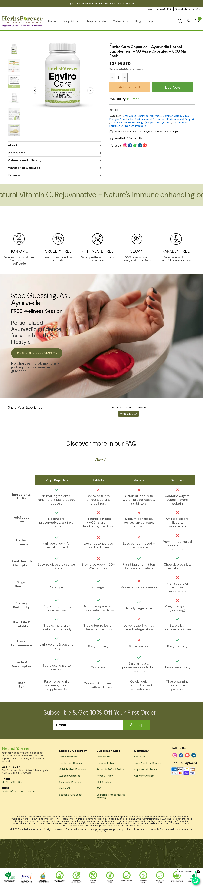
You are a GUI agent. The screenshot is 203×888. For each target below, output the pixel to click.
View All (102, 459)
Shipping (113, 69)
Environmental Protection (150, 119)
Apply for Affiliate (144, 775)
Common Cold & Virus (176, 115)
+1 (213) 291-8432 (12, 782)
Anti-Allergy (130, 115)
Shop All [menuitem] (68, 21)
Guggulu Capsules (69, 775)
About (151, 9)
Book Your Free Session (148, 763)
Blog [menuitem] (138, 21)
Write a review (128, 414)
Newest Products (135, 125)
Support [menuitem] (153, 21)
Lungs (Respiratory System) (154, 122)
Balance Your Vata (150, 115)
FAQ (169, 9)
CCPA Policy (104, 782)
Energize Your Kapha (121, 119)
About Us (139, 756)
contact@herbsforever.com (18, 791)
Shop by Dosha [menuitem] (95, 21)
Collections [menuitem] (121, 21)
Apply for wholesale (145, 769)
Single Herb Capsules (71, 763)
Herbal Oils (65, 788)
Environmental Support (180, 119)
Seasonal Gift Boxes (71, 794)
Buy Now (172, 87)
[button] (179, 20)
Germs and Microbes (123, 122)
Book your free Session (37, 353)
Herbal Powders (68, 756)
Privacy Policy (105, 775)
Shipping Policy (105, 763)
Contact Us (135, 138)
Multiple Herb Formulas (72, 769)
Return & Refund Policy (110, 769)
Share (118, 145)
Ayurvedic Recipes (70, 782)
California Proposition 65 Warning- (111, 796)
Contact (161, 9)
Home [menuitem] (52, 21)
